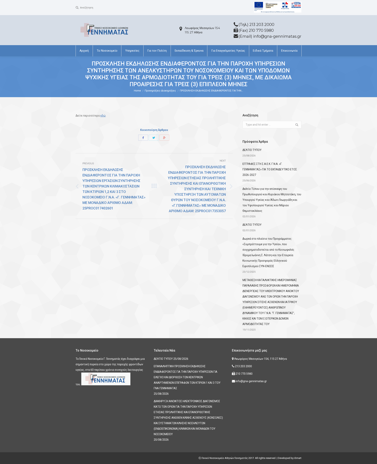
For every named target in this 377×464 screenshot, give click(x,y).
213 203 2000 (243, 366)
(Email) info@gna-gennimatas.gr (270, 36)
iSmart (297, 458)
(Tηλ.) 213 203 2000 (256, 24)
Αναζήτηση (86, 7)
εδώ (103, 115)
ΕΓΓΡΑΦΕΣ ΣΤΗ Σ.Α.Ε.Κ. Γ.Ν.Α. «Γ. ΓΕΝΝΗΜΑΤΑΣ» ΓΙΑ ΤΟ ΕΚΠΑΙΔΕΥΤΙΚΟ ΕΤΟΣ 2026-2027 (269, 169)
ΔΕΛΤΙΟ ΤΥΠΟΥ (252, 150)
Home (137, 90)
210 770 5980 (244, 373)
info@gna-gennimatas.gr (251, 381)
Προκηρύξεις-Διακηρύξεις (160, 90)
